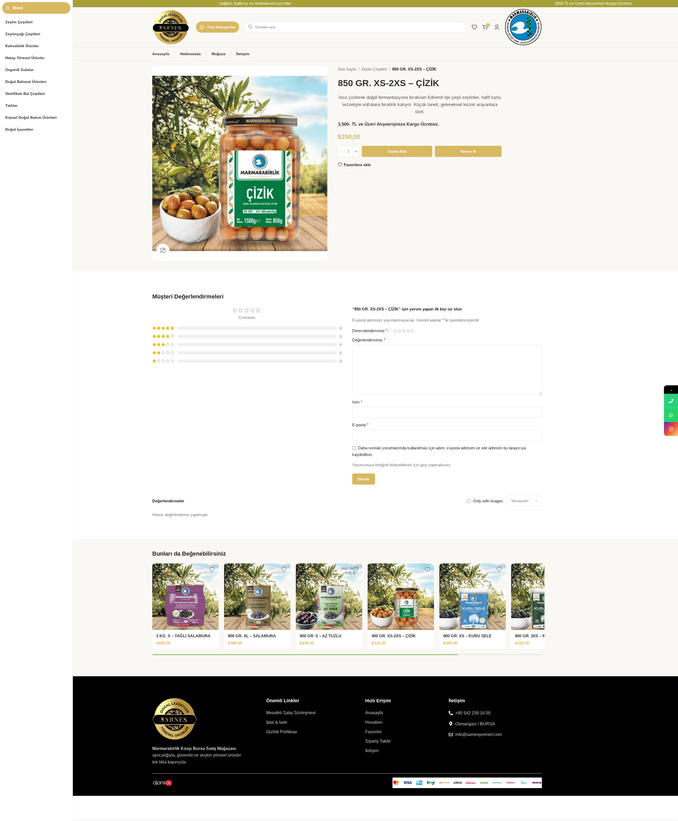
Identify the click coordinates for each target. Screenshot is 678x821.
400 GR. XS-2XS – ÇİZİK (394, 636)
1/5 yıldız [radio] (395, 331)
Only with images (488, 501)
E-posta (360, 425)
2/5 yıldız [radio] (399, 331)
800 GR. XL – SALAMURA (252, 636)
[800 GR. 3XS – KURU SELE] (544, 596)
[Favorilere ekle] (212, 569)
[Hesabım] (497, 27)
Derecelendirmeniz (369, 331)
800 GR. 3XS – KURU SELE (540, 636)
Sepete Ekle (397, 151)
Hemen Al (468, 151)
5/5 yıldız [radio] (412, 331)
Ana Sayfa (347, 69)
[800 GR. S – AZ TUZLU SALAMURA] (329, 596)
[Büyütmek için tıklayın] (163, 250)
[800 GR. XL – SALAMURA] (257, 596)
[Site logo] (170, 26)
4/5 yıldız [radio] (408, 331)
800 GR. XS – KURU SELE (467, 636)
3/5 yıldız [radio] (404, 331)
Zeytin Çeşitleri (374, 69)
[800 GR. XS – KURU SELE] (472, 596)
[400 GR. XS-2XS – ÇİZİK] (401, 596)
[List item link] (305, 712)
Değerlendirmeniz (368, 340)
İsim (357, 402)
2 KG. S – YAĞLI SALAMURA (183, 636)
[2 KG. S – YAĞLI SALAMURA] (185, 596)
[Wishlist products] (474, 27)
